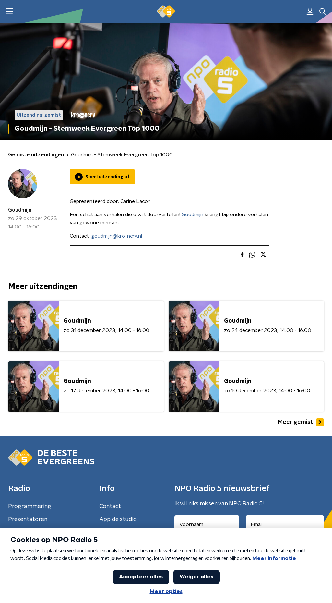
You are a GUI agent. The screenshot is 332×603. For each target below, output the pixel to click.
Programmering (29, 506)
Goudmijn (19, 210)
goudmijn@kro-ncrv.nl (116, 236)
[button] (9, 12)
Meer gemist (295, 422)
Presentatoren (27, 519)
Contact (110, 506)
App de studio (118, 519)
